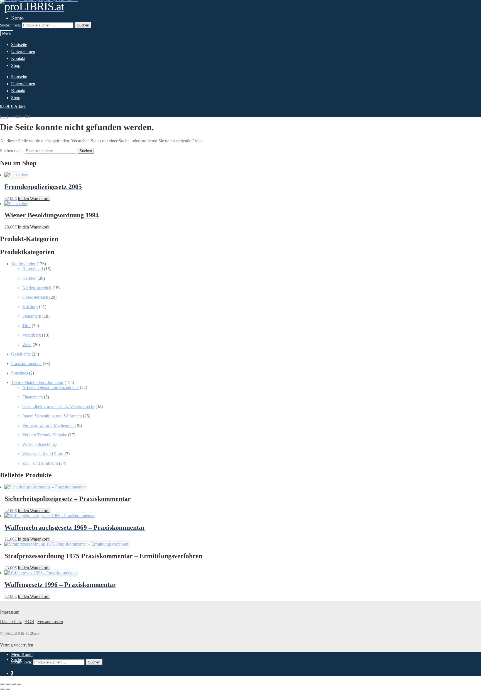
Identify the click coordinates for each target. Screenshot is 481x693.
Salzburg (30, 306)
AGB (29, 621)
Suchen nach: (10, 25)
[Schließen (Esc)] (19, 684)
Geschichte (21, 354)
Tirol (26, 325)
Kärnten (29, 278)
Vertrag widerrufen (16, 645)
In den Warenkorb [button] (34, 198)
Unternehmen (23, 51)
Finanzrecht (32, 397)
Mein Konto (22, 654)
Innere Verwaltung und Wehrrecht (52, 416)
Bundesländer (23, 263)
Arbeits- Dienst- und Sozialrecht (50, 387)
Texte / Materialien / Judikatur (37, 382)
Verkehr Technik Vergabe (44, 434)
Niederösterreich (36, 287)
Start (4, 116)
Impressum (9, 612)
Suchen (83, 25)
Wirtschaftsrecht (36, 444)
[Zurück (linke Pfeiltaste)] (2, 689)
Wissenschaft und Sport (42, 453)
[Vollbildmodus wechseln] (8, 684)
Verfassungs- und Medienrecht (49, 425)
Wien (26, 344)
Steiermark (31, 316)
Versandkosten (50, 621)
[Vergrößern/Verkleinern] (2, 684)
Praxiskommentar (26, 363)
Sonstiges (19, 373)
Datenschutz (11, 621)
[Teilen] (13, 684)
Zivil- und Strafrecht (40, 463)
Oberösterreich (35, 297)
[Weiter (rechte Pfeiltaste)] (8, 689)
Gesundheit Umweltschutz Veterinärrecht (58, 406)
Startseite (19, 44)
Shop (15, 65)
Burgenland (32, 268)
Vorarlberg (31, 335)
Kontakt (18, 58)
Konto (17, 18)
